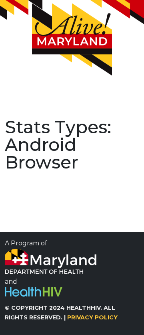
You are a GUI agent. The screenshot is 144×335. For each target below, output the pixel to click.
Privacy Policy (92, 317)
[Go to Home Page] (72, 39)
